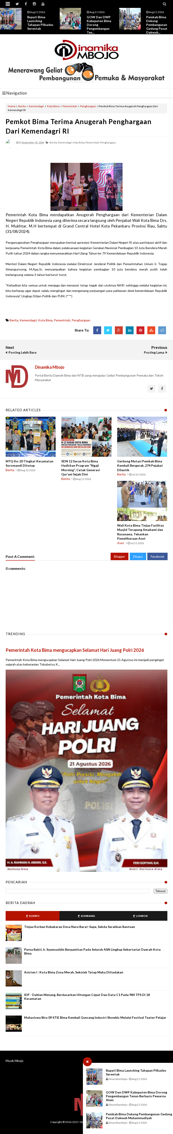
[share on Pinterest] (140, 330)
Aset (120, 543)
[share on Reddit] (162, 330)
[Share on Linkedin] (130, 330)
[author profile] (10, 147)
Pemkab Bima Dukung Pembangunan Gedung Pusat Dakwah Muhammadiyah (139, 1116)
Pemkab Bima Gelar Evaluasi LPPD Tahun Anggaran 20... (156, 22)
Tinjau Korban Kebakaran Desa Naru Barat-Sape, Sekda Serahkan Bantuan (79, 927)
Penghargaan (88, 106)
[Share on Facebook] (97, 330)
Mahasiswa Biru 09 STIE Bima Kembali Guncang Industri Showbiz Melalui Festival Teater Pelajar (95, 1017)
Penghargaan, (108, 142)
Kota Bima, (79, 142)
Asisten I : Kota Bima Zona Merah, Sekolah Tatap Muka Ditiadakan (73, 972)
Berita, (53, 142)
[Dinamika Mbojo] (87, 50)
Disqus (138, 556)
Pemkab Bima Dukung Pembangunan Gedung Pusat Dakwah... (97, 24)
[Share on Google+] (119, 330)
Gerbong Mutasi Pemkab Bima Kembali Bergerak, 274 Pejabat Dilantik (140, 465)
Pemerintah (70, 106)
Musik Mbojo (14, 1061)
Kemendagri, (65, 142)
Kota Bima (53, 106)
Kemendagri (36, 106)
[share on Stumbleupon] (151, 330)
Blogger (119, 556)
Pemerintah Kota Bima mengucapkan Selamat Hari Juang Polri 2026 (75, 650)
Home (12, 106)
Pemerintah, (93, 142)
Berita (22, 106)
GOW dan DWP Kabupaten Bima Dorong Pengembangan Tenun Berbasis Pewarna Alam (136, 1096)
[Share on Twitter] (108, 330)
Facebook (157, 556)
